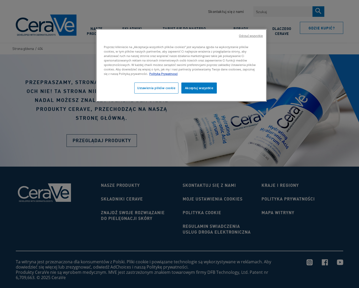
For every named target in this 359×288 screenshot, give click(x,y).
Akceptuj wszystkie (199, 88)
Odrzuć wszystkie (251, 36)
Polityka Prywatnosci (163, 74)
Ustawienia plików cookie (156, 88)
